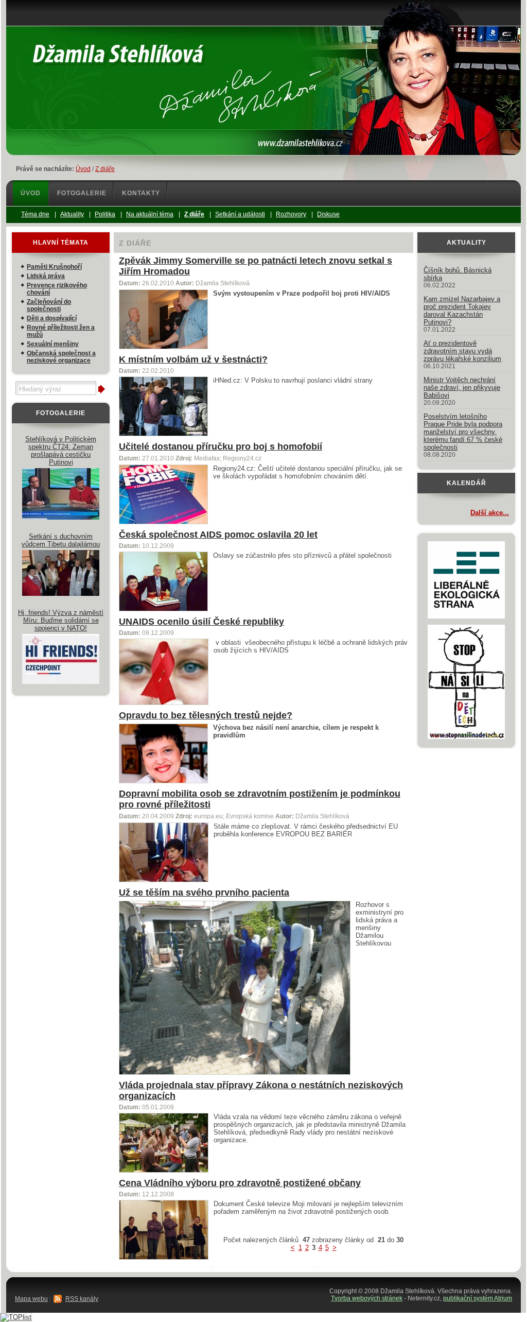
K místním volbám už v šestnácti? (193, 359)
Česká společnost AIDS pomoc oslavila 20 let (218, 534)
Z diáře (105, 169)
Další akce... (489, 513)
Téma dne (35, 214)
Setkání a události (240, 214)
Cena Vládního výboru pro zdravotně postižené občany (240, 1183)
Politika (105, 214)
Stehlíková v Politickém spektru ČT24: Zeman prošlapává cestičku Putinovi (60, 450)
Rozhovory (291, 214)
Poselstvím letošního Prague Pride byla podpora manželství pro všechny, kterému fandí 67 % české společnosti (463, 432)
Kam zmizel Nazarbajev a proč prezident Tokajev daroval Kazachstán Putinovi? (462, 310)
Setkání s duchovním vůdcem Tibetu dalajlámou (61, 540)
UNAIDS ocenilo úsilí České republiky (201, 621)
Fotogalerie (82, 193)
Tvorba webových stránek (366, 1298)
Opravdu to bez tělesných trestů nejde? (205, 715)
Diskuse (328, 214)
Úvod (83, 169)
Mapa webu (31, 1298)
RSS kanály (81, 1298)
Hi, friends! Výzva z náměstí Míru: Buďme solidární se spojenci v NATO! (60, 620)
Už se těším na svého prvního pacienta (204, 892)
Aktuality (466, 242)
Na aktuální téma (149, 214)
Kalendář (466, 483)
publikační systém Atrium (477, 1298)
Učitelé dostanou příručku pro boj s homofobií (220, 446)
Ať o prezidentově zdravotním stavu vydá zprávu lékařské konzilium (462, 351)
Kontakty (141, 193)
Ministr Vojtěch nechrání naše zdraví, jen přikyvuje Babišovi (462, 387)
